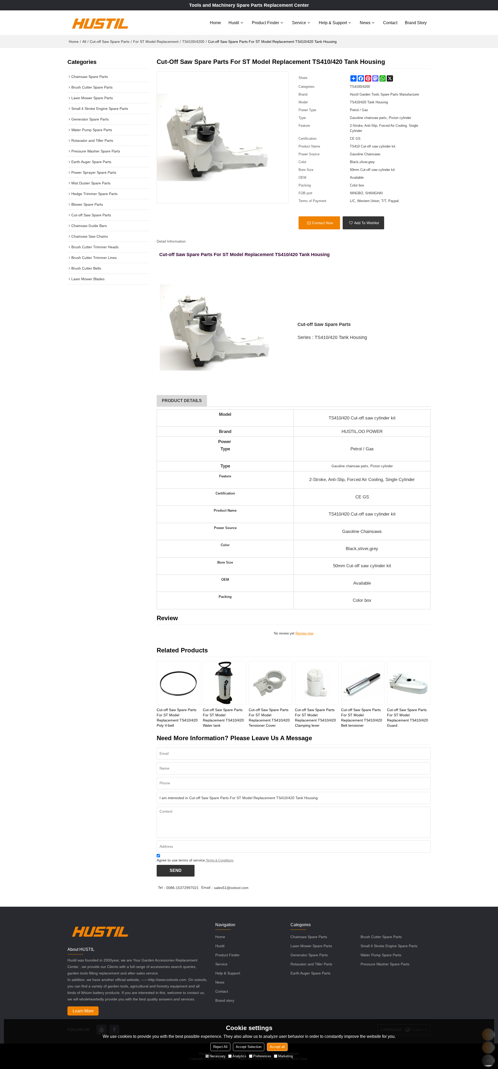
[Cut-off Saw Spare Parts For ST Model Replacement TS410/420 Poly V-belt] (178, 683)
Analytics (239, 1056)
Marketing (285, 1056)
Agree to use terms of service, (195, 860)
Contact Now (322, 223)
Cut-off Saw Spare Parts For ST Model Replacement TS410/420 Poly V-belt (177, 717)
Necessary (218, 1056)
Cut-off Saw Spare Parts (109, 41)
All (84, 41)
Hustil (234, 23)
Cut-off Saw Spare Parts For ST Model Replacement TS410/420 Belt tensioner (361, 717)
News (365, 23)
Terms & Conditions (219, 860)
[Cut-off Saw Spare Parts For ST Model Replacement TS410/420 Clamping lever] (316, 683)
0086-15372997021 (182, 888)
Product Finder (265, 23)
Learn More (83, 1011)
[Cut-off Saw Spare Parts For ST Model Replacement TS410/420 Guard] (409, 683)
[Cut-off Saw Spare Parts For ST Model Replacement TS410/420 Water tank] (224, 683)
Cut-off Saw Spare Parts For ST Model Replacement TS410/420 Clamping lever (315, 717)
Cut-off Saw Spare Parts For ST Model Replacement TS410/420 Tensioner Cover (269, 717)
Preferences (262, 1056)
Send (176, 870)
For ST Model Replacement (155, 41)
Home (215, 23)
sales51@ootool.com (231, 888)
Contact (390, 23)
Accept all (277, 1046)
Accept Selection (248, 1046)
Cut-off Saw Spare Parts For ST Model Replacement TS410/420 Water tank (223, 717)
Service (299, 23)
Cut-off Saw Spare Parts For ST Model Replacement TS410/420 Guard (407, 717)
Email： (207, 887)
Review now (304, 633)
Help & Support (333, 23)
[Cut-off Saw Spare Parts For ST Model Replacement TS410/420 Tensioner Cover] (270, 683)
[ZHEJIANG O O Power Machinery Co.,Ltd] (99, 23)
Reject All (220, 1046)
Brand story (416, 23)
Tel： (162, 887)
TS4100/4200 (193, 41)
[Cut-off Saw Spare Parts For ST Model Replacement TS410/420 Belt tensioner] (363, 683)
